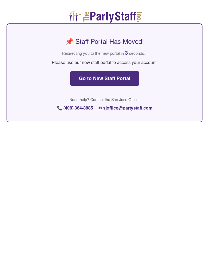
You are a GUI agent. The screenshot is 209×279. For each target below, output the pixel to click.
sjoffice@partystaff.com (127, 108)
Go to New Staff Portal (104, 78)
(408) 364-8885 (78, 108)
